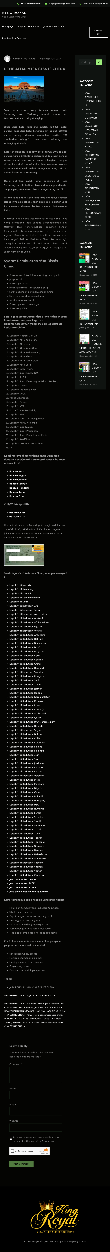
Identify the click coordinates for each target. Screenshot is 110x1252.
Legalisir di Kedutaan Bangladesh (28, 643)
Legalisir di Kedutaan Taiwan (25, 837)
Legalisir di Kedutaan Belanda (26, 725)
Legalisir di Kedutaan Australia (26, 618)
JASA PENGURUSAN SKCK (93, 213)
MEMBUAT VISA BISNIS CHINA (20, 1018)
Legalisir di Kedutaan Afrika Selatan (29, 622)
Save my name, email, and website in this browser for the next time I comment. (36, 1139)
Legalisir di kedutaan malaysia (26, 775)
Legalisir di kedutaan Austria (25, 630)
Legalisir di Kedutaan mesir (24, 779)
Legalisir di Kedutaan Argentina (27, 634)
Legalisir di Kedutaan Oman (25, 792)
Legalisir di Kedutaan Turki (24, 833)
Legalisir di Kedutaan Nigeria (26, 788)
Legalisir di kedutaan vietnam (26, 862)
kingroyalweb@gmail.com (62, 3)
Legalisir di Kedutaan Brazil (25, 647)
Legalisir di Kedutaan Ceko (24, 655)
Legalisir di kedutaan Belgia (25, 730)
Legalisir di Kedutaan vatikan (26, 866)
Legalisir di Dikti (18, 601)
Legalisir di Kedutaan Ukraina (26, 850)
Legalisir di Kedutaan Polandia (26, 796)
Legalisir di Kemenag (21, 589)
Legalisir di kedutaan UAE (23, 605)
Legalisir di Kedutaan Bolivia (25, 734)
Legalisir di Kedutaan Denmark (26, 667)
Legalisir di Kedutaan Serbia (25, 812)
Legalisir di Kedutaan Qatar (25, 717)
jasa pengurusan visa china (48, 1015)
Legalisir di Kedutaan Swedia (25, 821)
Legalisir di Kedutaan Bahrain (26, 638)
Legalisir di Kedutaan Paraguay (27, 800)
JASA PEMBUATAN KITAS (92, 142)
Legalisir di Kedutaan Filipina (25, 746)
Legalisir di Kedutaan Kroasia (26, 701)
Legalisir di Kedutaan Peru (24, 804)
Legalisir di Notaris (20, 585)
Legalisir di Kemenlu (20, 593)
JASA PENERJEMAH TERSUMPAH (92, 200)
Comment (15, 1064)
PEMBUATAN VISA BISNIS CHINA (29, 1022)
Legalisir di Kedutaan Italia (25, 684)
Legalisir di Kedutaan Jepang (25, 692)
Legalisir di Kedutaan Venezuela (27, 858)
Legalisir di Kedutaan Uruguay (26, 845)
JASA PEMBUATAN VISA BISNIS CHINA (24, 1003)
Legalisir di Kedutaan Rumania (26, 808)
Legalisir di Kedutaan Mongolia (27, 783)
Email (13, 1104)
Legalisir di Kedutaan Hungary (26, 676)
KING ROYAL (14, 13)
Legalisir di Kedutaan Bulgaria (26, 651)
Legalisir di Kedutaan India (24, 680)
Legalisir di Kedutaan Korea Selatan (29, 696)
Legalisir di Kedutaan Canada (26, 659)
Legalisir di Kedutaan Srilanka (26, 817)
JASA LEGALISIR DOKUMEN (91, 113)
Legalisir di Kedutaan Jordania (26, 763)
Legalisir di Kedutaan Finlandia (27, 750)
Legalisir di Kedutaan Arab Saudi (28, 713)
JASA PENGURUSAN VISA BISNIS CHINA (24, 1011)
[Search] (99, 62)
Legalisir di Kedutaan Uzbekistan (28, 854)
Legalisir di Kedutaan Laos (24, 705)
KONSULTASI (99, 32)
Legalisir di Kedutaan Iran (24, 754)
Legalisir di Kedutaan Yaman (25, 870)
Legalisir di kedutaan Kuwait (25, 610)
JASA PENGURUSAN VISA (42, 995)
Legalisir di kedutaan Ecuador (26, 672)
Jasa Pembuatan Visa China (49, 1007)
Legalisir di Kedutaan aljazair (26, 626)
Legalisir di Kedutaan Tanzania (27, 841)
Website (13, 1120)
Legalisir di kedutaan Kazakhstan (28, 614)
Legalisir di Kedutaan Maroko (26, 771)
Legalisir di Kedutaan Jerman (25, 688)
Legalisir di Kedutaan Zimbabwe (27, 875)
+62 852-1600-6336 (31, 3)
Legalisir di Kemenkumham (24, 597)
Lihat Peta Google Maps (95, 3)
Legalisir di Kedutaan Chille (24, 738)
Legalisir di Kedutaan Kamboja (27, 709)
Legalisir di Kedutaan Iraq (24, 759)
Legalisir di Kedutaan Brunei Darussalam (32, 721)
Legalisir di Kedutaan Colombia (27, 742)
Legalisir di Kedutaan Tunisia (25, 829)
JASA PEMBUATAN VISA (16, 995)
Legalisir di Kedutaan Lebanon (26, 767)
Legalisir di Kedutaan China (25, 663)
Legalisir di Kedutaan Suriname (27, 825)
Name (13, 1088)
